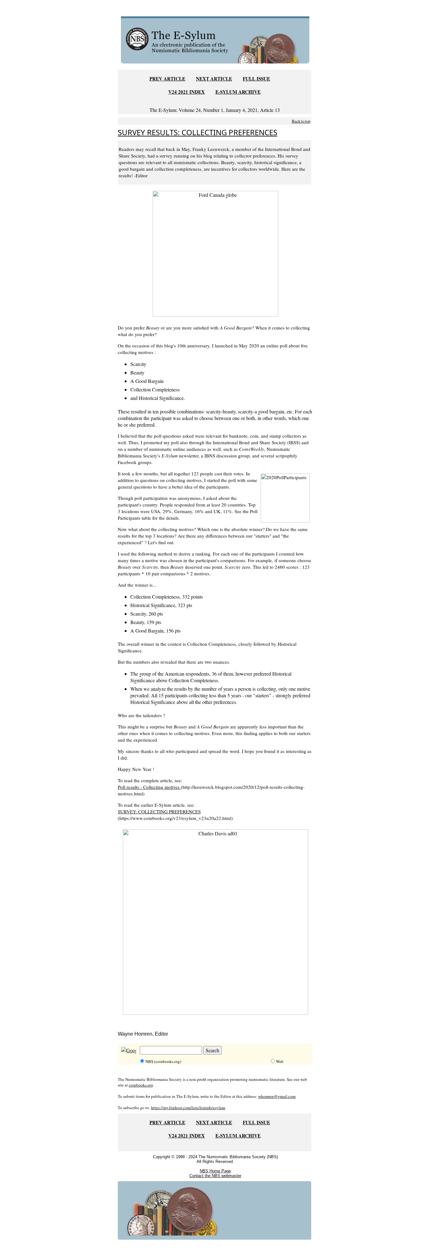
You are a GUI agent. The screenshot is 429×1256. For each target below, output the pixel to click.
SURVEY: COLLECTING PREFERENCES (159, 811)
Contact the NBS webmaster (215, 1175)
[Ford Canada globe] (215, 252)
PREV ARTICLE (167, 78)
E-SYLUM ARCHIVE (238, 91)
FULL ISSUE (256, 78)
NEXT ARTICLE (214, 78)
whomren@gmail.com (277, 1096)
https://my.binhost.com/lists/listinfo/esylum (188, 1107)
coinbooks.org (141, 1085)
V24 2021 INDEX (186, 91)
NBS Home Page (215, 1171)
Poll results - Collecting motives (149, 787)
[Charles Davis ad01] (215, 921)
